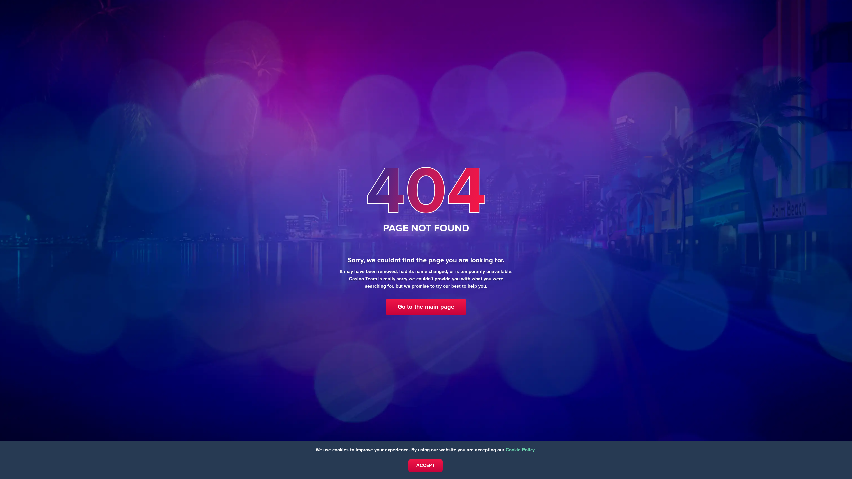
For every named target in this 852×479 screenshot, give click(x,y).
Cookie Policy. (521, 449)
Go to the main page (426, 306)
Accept (425, 465)
